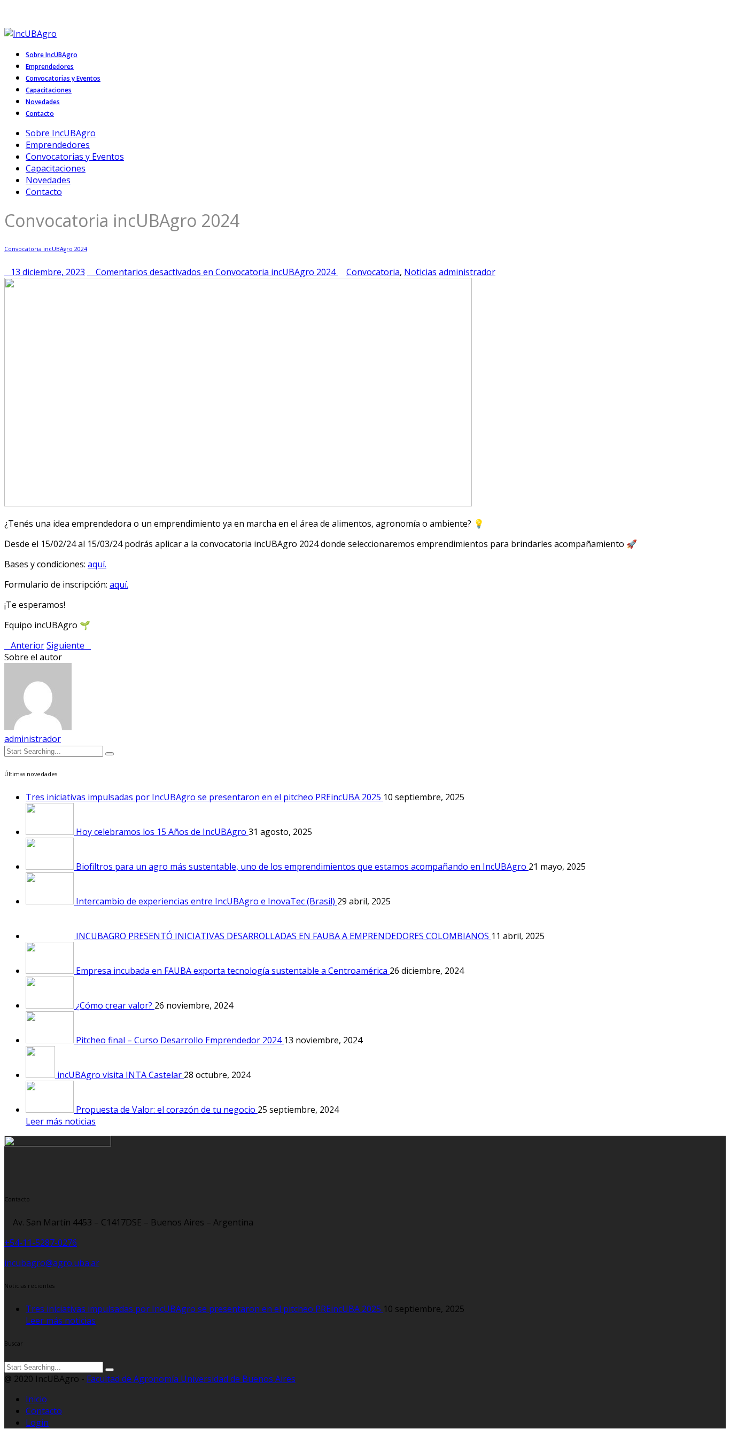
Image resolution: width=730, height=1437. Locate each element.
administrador (32, 739)
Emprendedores (58, 145)
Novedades (48, 180)
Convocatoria (373, 272)
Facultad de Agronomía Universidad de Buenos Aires (191, 1379)
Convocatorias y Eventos (75, 156)
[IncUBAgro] (34, 34)
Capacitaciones (56, 168)
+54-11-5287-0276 (40, 1242)
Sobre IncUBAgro (61, 133)
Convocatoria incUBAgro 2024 (45, 249)
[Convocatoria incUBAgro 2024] (238, 503)
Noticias (420, 272)
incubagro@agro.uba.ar (51, 1263)
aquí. (97, 564)
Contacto (44, 192)
